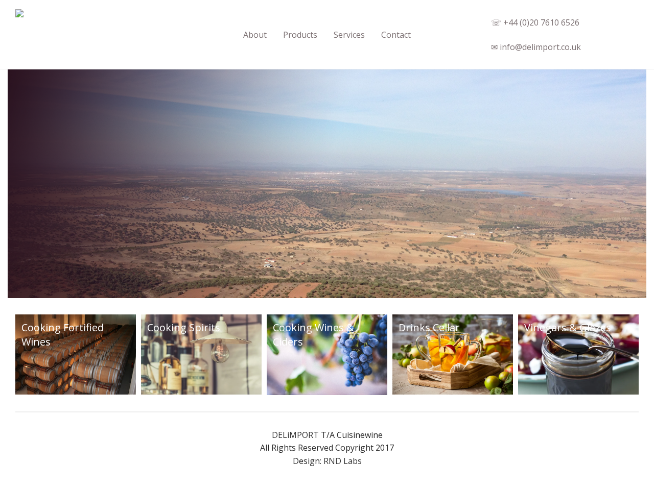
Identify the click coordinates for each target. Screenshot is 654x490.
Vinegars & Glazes (567, 327)
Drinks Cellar (429, 327)
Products (300, 34)
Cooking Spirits (183, 327)
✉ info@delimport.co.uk (536, 47)
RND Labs (342, 461)
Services (349, 34)
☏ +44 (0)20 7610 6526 (535, 22)
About (255, 34)
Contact (396, 34)
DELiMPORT (295, 434)
